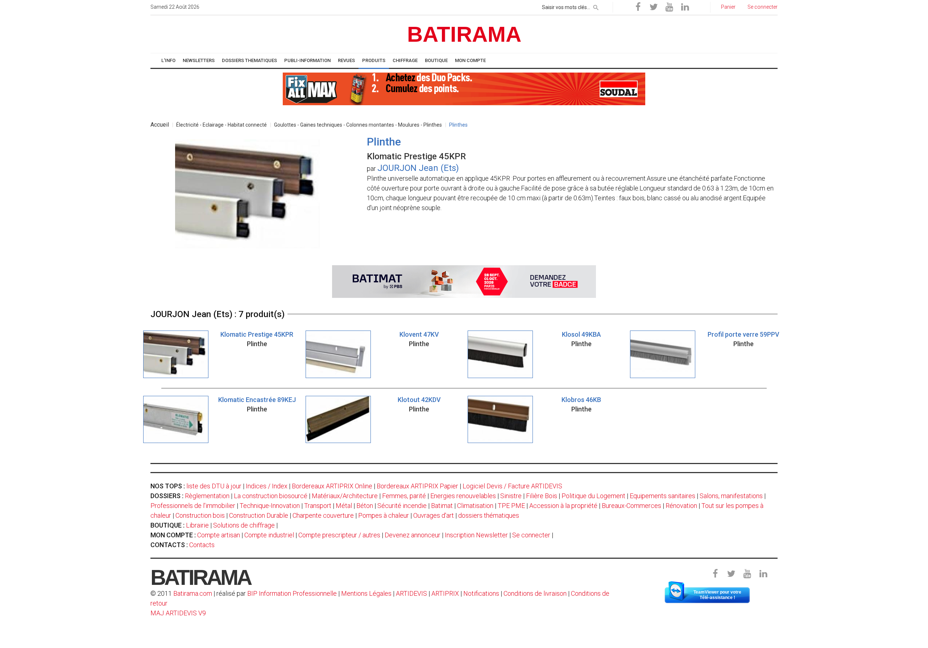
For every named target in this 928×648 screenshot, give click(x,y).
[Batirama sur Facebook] (638, 7)
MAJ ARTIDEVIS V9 (178, 613)
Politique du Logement (593, 496)
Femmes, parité (404, 496)
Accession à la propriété (563, 505)
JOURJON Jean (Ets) (418, 168)
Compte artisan (218, 535)
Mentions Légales (366, 593)
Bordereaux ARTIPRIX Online (332, 486)
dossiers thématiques (488, 515)
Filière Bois (541, 496)
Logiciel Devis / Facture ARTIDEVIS (512, 486)
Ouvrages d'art (433, 515)
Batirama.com (192, 593)
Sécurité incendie (402, 505)
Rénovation (681, 505)
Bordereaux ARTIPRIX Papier (417, 486)
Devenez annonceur (412, 535)
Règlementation (207, 496)
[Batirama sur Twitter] (653, 7)
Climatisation (475, 505)
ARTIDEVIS (411, 593)
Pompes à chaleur (383, 515)
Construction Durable (258, 515)
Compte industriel (269, 535)
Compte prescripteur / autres (339, 535)
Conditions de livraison (535, 593)
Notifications (482, 593)
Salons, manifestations (731, 496)
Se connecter (531, 535)
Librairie (197, 525)
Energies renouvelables (463, 496)
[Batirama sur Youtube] (669, 7)
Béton (364, 505)
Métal (344, 505)
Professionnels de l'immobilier (192, 505)
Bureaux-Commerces (631, 505)
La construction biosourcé (270, 496)
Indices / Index (266, 486)
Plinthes (458, 125)
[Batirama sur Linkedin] (685, 7)
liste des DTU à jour (213, 486)
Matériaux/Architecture (345, 496)
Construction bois (200, 515)
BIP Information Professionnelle (292, 593)
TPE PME (511, 505)
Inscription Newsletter (476, 535)
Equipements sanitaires (662, 496)
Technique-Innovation (270, 505)
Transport (317, 505)
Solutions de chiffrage (244, 525)
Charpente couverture (323, 515)
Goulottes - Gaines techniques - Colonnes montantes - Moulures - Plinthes (358, 125)
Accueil (159, 124)
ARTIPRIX (445, 593)
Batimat (442, 505)
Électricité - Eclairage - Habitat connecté (221, 125)
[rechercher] (596, 6)
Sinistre (511, 496)
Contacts (202, 545)
